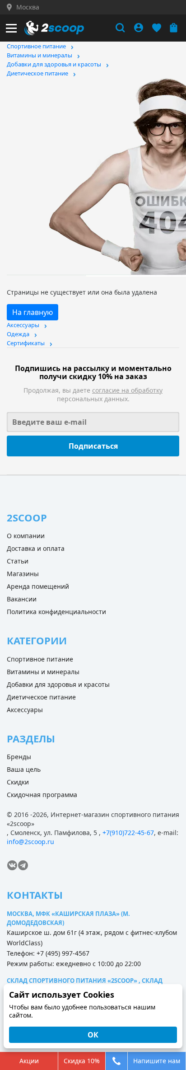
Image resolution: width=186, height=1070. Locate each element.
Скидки (18, 782)
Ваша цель (24, 769)
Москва (27, 7)
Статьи (17, 561)
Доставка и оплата (36, 548)
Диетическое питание (37, 73)
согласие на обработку (127, 390)
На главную (32, 312)
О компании (26, 535)
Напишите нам (156, 1060)
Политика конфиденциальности (56, 611)
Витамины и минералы (39, 55)
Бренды (19, 756)
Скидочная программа (42, 794)
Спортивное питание (36, 46)
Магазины (23, 573)
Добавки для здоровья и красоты (54, 64)
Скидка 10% (82, 1060)
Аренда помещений (38, 586)
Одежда (18, 334)
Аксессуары (23, 325)
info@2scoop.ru (30, 841)
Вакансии (22, 599)
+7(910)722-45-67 (128, 832)
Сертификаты (26, 343)
